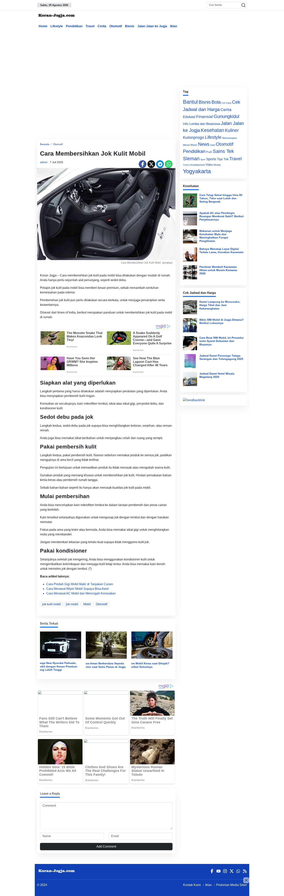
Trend (186, 165)
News (203, 144)
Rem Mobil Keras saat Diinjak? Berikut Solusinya (149, 665)
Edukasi (189, 117)
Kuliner (232, 130)
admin (44, 162)
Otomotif (115, 26)
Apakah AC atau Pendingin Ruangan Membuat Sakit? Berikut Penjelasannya (221, 216)
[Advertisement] (142, 57)
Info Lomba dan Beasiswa (201, 124)
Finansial (204, 116)
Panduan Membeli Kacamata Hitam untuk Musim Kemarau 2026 (218, 270)
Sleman (191, 158)
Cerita (102, 26)
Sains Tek (223, 151)
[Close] (246, 880)
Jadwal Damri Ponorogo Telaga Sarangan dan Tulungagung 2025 (221, 357)
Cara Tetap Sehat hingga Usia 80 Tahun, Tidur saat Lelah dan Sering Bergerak (220, 198)
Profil (209, 152)
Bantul (190, 102)
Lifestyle (56, 26)
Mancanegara (229, 138)
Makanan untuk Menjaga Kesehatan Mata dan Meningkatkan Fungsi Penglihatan (215, 235)
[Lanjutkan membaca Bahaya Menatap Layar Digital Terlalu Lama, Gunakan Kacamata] (190, 254)
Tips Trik (223, 159)
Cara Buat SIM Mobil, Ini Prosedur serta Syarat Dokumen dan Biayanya (221, 341)
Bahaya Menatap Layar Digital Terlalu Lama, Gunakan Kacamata (221, 250)
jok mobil (72, 604)
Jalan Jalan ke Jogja (152, 26)
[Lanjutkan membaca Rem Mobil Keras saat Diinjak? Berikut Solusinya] (152, 645)
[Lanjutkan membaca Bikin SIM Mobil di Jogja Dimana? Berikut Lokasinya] (190, 325)
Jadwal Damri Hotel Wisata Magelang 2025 (216, 375)
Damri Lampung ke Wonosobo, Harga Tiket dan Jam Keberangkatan (219, 305)
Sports (211, 159)
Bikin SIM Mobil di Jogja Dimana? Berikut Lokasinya (221, 321)
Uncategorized (197, 165)
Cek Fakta (226, 103)
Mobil (87, 604)
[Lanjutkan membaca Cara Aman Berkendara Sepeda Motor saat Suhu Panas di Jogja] (106, 645)
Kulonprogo (193, 137)
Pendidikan (74, 26)
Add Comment (106, 846)
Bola (216, 102)
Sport (202, 159)
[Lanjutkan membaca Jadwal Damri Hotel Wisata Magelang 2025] (190, 379)
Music (193, 144)
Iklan (173, 26)
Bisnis (129, 26)
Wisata (217, 165)
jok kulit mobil (51, 604)
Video (209, 164)
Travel (90, 26)
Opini (212, 145)
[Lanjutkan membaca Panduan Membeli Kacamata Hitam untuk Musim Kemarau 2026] (190, 272)
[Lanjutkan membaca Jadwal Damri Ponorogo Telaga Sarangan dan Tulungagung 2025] (190, 361)
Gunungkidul (226, 116)
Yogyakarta (197, 171)
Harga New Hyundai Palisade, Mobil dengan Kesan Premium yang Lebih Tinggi (57, 666)
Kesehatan (212, 130)
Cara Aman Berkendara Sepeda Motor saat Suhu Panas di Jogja (104, 665)
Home (43, 26)
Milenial (186, 145)
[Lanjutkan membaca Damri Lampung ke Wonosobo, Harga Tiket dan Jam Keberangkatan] (190, 307)
